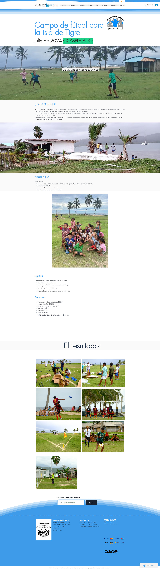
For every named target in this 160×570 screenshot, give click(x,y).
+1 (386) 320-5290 (92, 524)
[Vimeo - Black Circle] (112, 551)
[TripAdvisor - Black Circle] (109, 551)
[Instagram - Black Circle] (116, 551)
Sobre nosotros (58, 530)
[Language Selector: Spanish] (122, 2)
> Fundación (56, 528)
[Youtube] (106, 551)
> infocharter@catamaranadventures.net (89, 526)
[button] (72, 5)
